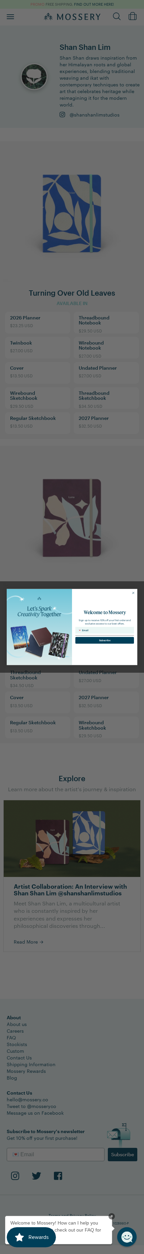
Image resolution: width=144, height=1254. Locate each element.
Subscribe (105, 640)
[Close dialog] (133, 593)
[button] (127, 1237)
